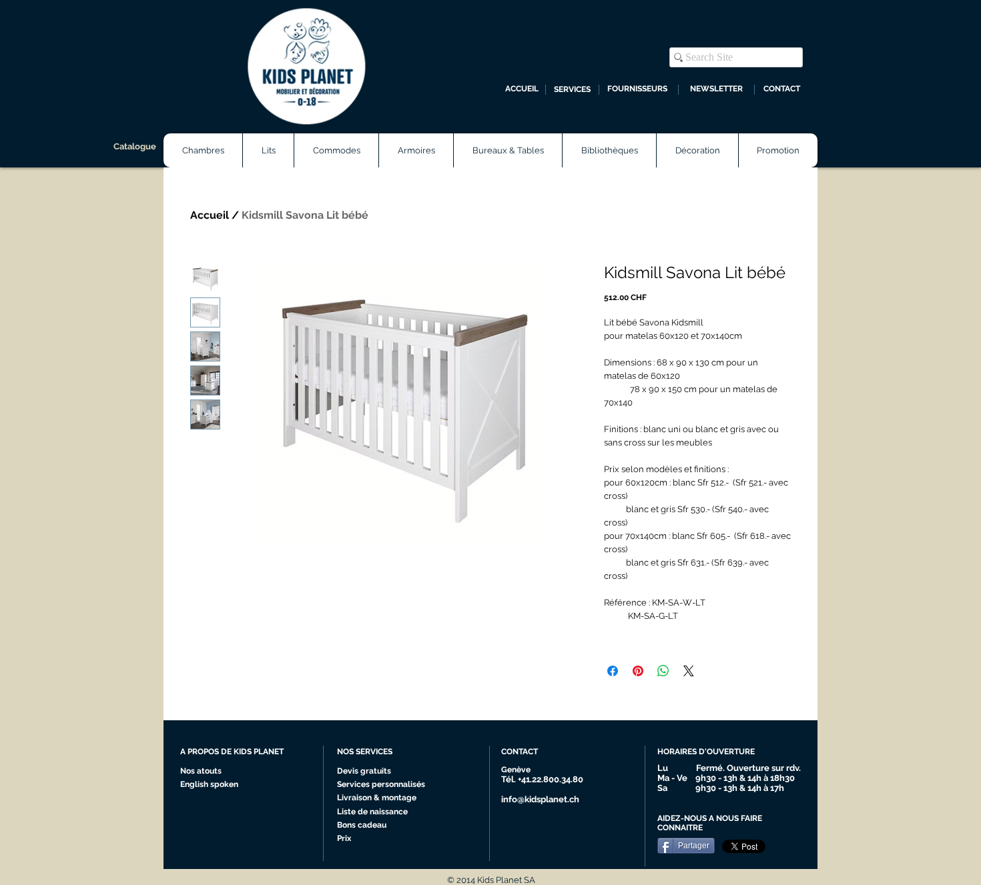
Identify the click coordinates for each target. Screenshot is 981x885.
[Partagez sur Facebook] (613, 671)
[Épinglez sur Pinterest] (638, 671)
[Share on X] (689, 671)
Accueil (209, 215)
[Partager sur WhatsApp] (663, 671)
